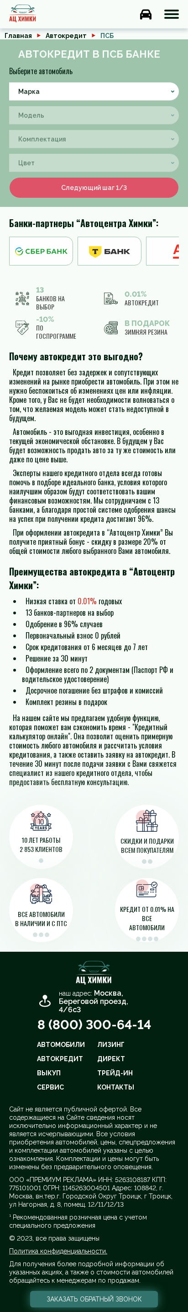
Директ (111, 1059)
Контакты (115, 1087)
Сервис (50, 1087)
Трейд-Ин (115, 1073)
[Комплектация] (94, 139)
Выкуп (49, 1073)
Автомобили (61, 1044)
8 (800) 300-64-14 (94, 1025)
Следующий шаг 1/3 (94, 187)
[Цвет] (94, 163)
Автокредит (66, 35)
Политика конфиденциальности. (58, 1251)
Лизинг (111, 1044)
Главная (18, 35)
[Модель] (94, 115)
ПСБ (107, 35)
